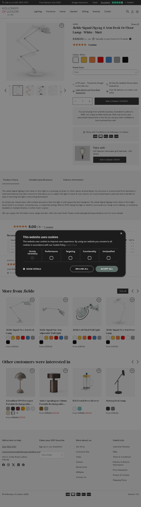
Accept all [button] (107, 269)
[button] (32, 268)
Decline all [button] (81, 269)
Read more (72, 244)
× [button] (121, 233)
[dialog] (70, 253)
